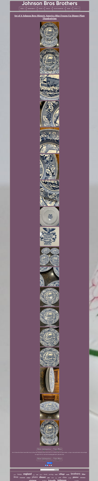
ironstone (22, 477)
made (67, 474)
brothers (75, 473)
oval (56, 474)
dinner (42, 477)
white (52, 477)
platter (76, 477)
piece (41, 474)
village (62, 474)
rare (34, 474)
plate (48, 477)
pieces (15, 474)
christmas (82, 477)
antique (28, 477)
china (65, 477)
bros (16, 477)
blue (83, 474)
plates (35, 477)
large (69, 477)
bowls (45, 474)
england (27, 473)
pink (59, 477)
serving (51, 474)
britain (19, 474)
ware (37, 474)
